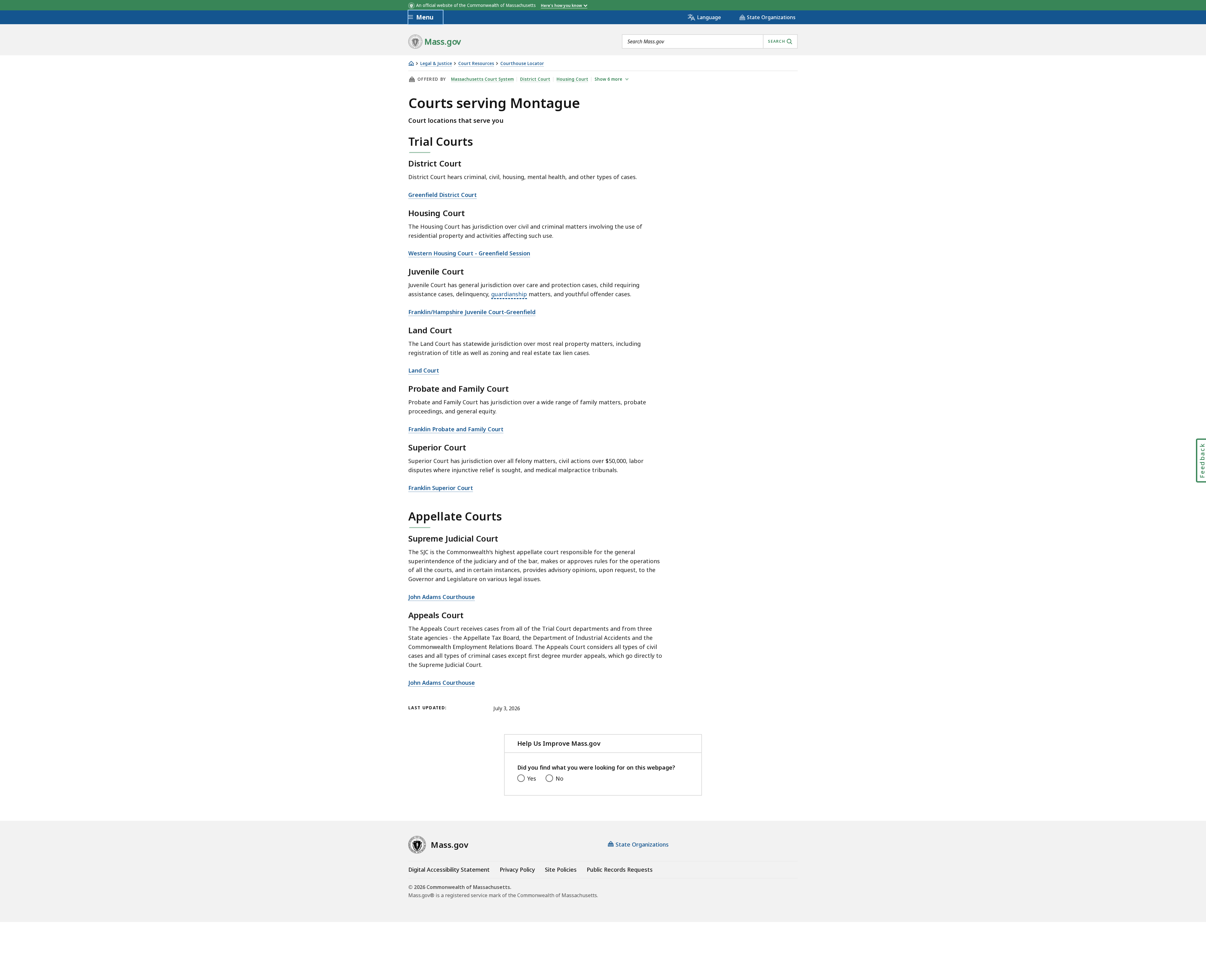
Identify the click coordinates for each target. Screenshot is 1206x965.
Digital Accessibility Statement (449, 869)
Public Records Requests (620, 869)
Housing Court (572, 79)
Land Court (423, 370)
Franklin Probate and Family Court (455, 429)
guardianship (509, 294)
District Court (535, 79)
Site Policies (561, 869)
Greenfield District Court (442, 195)
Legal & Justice (436, 63)
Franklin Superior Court (440, 488)
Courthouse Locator (522, 63)
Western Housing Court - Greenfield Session (469, 253)
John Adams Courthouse (441, 597)
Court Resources (476, 63)
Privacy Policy (517, 869)
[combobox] (710, 41)
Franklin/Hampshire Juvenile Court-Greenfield (471, 312)
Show (608, 79)
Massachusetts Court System (482, 79)
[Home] (411, 63)
